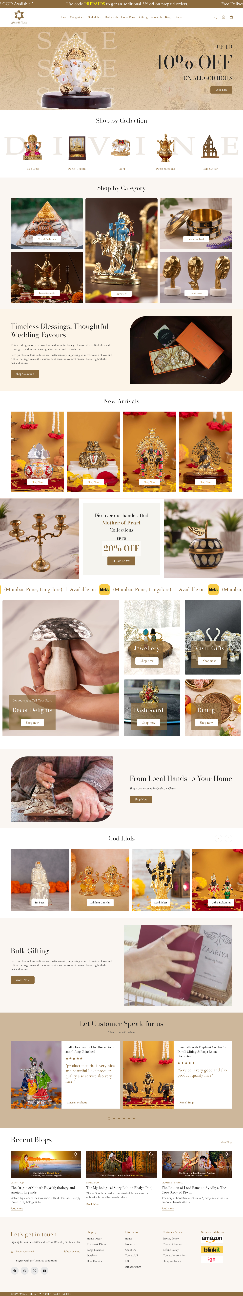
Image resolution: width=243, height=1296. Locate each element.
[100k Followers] (25, 1271)
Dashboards (111, 17)
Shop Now (37, 481)
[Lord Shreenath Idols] (100, 880)
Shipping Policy (172, 1261)
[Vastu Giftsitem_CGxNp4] (213, 637)
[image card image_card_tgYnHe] (149, 452)
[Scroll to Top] (236, 1278)
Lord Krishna (160, 902)
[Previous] (218, 838)
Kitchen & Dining (97, 1244)
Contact (179, 17)
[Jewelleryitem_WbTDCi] (152, 637)
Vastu (121, 169)
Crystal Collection (47, 239)
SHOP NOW (121, 561)
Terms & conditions (45, 1260)
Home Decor (210, 169)
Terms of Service (172, 1244)
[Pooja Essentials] (165, 147)
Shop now (221, 90)
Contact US (131, 1255)
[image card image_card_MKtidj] (37, 452)
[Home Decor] (210, 147)
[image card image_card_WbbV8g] (47, 277)
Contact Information (174, 1255)
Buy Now (121, 293)
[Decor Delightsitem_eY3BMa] (60, 668)
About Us (156, 17)
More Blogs (226, 1142)
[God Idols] (32, 147)
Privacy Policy (171, 1238)
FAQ (127, 1261)
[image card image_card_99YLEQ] (196, 277)
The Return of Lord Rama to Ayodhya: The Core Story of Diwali (194, 1190)
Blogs (168, 17)
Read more (17, 1208)
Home (63, 17)
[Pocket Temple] (77, 147)
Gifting (143, 17)
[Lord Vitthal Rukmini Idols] (40, 880)
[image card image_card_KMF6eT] (93, 452)
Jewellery (92, 1255)
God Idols (93, 17)
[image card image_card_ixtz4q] (196, 234)
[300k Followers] (15, 1271)
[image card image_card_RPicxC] (205, 452)
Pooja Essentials (165, 169)
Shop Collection (25, 374)
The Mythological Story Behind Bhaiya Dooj (119, 1187)
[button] (231, 17)
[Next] (228, 838)
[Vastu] (121, 147)
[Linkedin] (44, 1271)
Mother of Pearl (196, 239)
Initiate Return (133, 1267)
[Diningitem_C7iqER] (213, 707)
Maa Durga (221, 902)
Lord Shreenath (100, 902)
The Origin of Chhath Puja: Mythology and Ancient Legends (43, 1190)
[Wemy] (19, 17)
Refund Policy (171, 1250)
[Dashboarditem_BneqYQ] (152, 707)
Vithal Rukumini (39, 902)
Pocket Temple (77, 169)
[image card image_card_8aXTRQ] (47, 223)
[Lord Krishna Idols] (161, 880)
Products (130, 1244)
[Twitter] (35, 1271)
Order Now (22, 980)
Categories (76, 17)
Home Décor (128, 17)
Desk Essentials (95, 1261)
